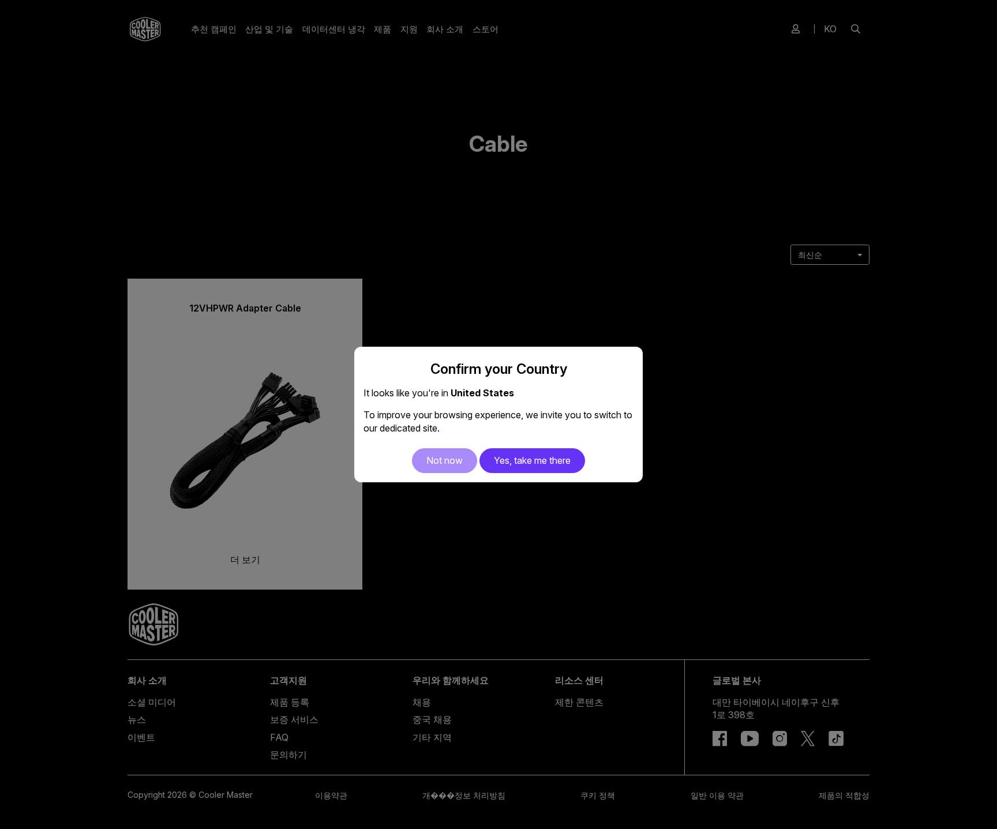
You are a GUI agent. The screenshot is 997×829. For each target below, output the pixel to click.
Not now (444, 460)
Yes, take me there (532, 460)
